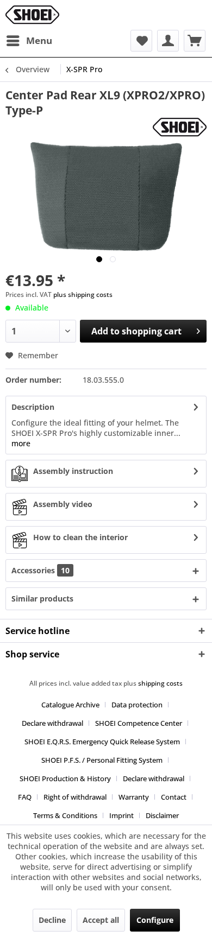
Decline (52, 920)
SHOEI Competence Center (138, 723)
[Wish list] (141, 41)
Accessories (40, 570)
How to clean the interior (80, 537)
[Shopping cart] (194, 41)
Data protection (137, 705)
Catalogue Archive (70, 705)
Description (32, 407)
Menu (39, 40)
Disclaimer (162, 815)
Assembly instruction (73, 471)
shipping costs (160, 683)
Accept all (101, 920)
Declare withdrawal (52, 723)
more (20, 443)
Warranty (134, 797)
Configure (154, 920)
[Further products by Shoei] (180, 127)
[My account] (168, 41)
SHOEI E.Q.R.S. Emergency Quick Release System (102, 741)
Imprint (121, 815)
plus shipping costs (83, 294)
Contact (173, 797)
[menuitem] (29, 41)
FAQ (25, 797)
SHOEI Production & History (65, 778)
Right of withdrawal (75, 797)
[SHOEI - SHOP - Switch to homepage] (32, 14)
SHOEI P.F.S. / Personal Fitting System (102, 760)
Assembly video (62, 504)
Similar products (42, 598)
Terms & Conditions (65, 815)
